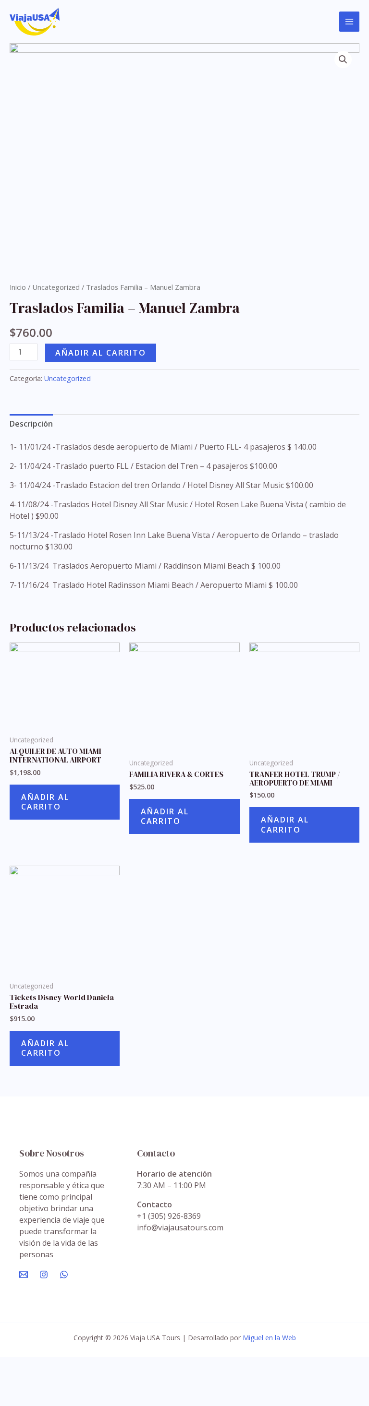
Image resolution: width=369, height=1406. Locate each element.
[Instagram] (43, 1274)
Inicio (18, 287)
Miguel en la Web (269, 1337)
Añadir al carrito (100, 352)
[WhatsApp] (64, 1274)
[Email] (23, 1274)
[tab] (31, 423)
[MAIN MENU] (349, 22)
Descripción (31, 423)
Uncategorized (56, 287)
